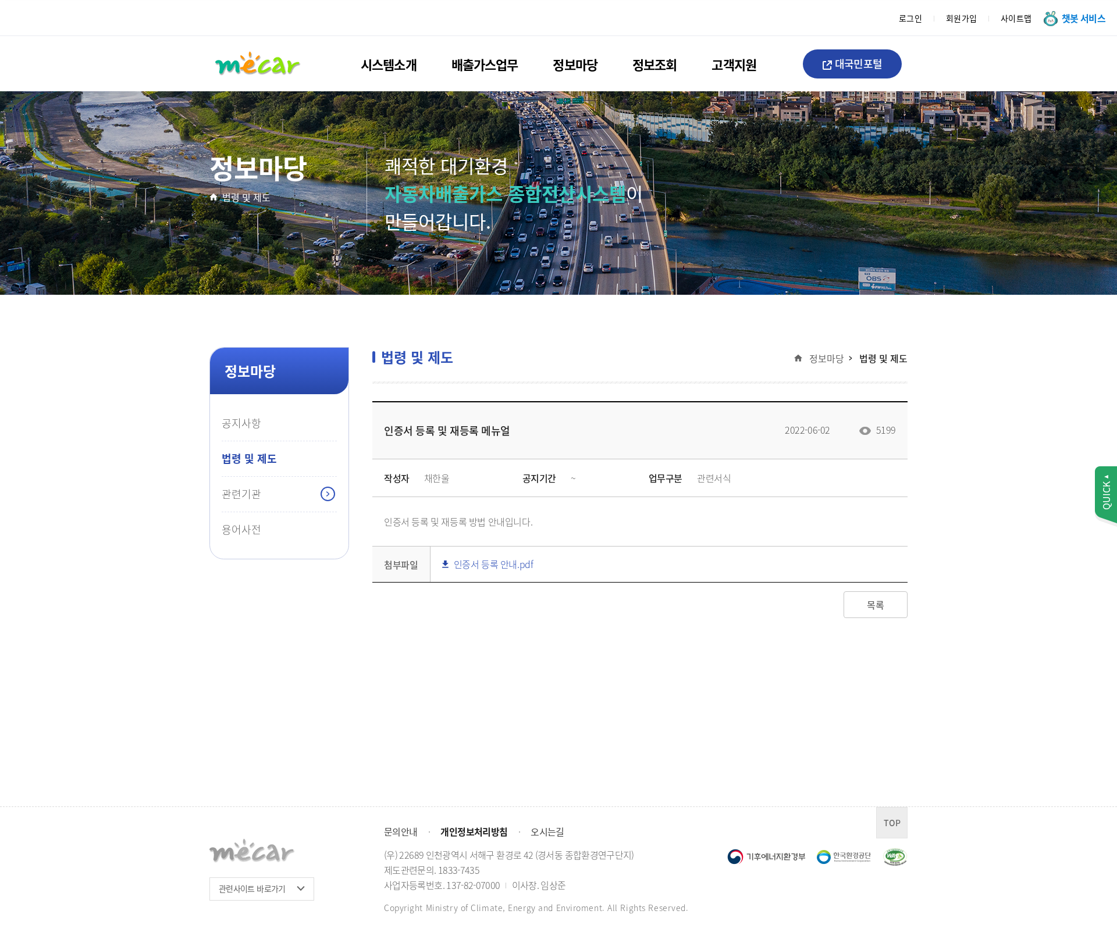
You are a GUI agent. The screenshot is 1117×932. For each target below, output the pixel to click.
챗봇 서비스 (1083, 18)
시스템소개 (389, 64)
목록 (875, 605)
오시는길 (547, 831)
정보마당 (575, 64)
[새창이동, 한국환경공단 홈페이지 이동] (844, 857)
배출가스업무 (484, 64)
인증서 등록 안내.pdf (492, 564)
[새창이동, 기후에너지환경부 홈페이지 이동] (766, 856)
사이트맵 (1016, 18)
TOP (892, 823)
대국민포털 (858, 63)
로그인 (911, 18)
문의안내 (400, 831)
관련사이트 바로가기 (252, 888)
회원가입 (961, 18)
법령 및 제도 (246, 197)
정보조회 (654, 64)
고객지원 (734, 64)
